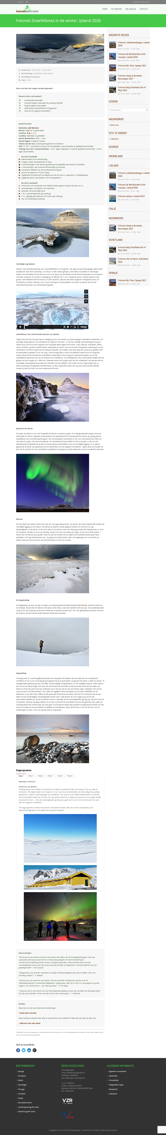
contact (96, 1032)
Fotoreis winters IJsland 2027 (131, 196)
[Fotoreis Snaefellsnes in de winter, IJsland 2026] (60, 63)
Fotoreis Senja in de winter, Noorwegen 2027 (130, 77)
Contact (144, 9)
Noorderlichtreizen (25, 1103)
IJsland (20, 1080)
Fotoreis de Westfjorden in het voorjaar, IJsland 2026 (131, 55)
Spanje (20, 1098)
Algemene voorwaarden (117, 1071)
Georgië (21, 1071)
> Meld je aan (114, 125)
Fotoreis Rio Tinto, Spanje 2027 (132, 65)
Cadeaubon (113, 1094)
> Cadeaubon (114, 139)
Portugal (21, 1089)
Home (104, 9)
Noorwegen (22, 1085)
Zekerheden (113, 1076)
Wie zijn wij (130, 9)
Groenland (22, 1076)
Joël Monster (33, 128)
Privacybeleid (113, 1080)
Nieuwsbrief (113, 1089)
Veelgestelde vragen (116, 1085)
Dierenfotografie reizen (26, 1112)
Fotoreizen (116, 9)
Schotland (21, 1094)
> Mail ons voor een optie (29, 1023)
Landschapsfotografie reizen (28, 1107)
